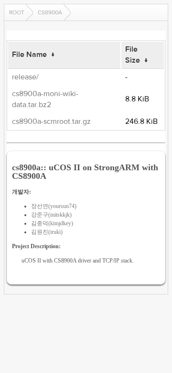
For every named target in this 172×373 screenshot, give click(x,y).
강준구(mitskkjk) (51, 214)
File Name (29, 54)
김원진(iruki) (47, 232)
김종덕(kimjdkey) (52, 223)
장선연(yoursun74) (53, 206)
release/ (25, 77)
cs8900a (50, 12)
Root (16, 12)
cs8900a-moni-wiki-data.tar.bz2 (45, 99)
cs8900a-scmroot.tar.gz (51, 121)
